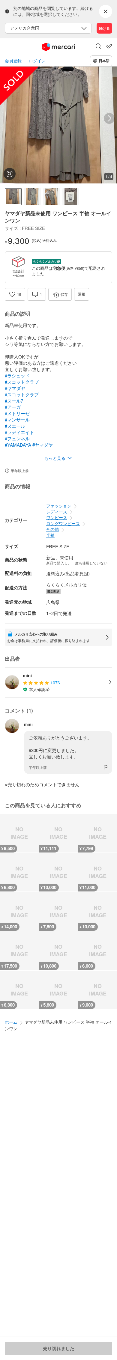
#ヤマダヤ (15, 388)
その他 (52, 529)
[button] (98, 46)
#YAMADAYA (18, 445)
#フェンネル (17, 438)
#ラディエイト (19, 432)
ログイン (37, 61)
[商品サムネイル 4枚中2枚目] (32, 196)
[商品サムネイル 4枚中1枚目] (13, 196)
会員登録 (13, 61)
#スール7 (14, 400)
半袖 (50, 535)
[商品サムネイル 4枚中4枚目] (70, 196)
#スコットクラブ (22, 382)
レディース (56, 512)
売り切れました (58, 1348)
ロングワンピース (63, 523)
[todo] (109, 46)
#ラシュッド (17, 375)
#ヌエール (15, 426)
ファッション (58, 506)
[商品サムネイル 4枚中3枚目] (51, 196)
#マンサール (17, 419)
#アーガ (13, 407)
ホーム (11, 1022)
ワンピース (56, 517)
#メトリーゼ (17, 413)
